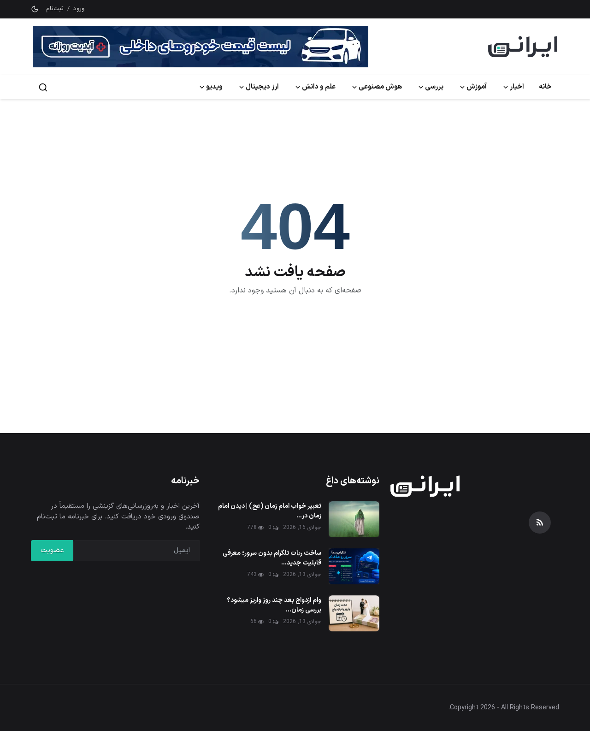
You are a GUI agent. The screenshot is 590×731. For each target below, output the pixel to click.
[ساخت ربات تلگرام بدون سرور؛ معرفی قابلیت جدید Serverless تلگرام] (354, 566)
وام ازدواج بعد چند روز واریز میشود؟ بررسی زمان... (274, 605)
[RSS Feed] (540, 522)
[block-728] (200, 46)
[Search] (43, 87)
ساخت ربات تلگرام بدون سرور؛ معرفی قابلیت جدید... (272, 558)
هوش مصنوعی (380, 87)
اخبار (517, 87)
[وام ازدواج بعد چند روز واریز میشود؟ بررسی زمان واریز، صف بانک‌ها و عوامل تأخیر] (354, 613)
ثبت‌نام (55, 9)
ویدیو (214, 87)
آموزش (476, 87)
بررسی (434, 87)
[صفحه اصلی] (522, 46)
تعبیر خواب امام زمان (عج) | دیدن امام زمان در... (269, 511)
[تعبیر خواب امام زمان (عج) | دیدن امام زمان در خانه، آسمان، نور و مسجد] (354, 519)
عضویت (52, 550)
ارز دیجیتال (262, 87)
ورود (78, 9)
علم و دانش (319, 87)
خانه (545, 87)
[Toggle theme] (35, 9)
